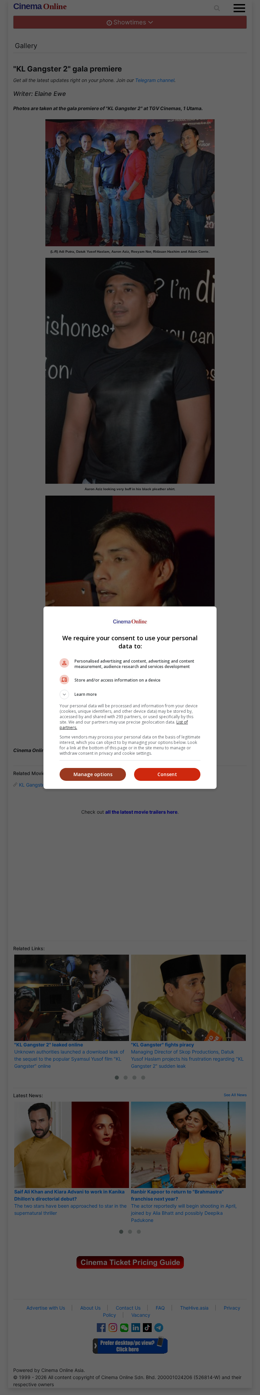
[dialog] (130, 697)
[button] (130, 694)
